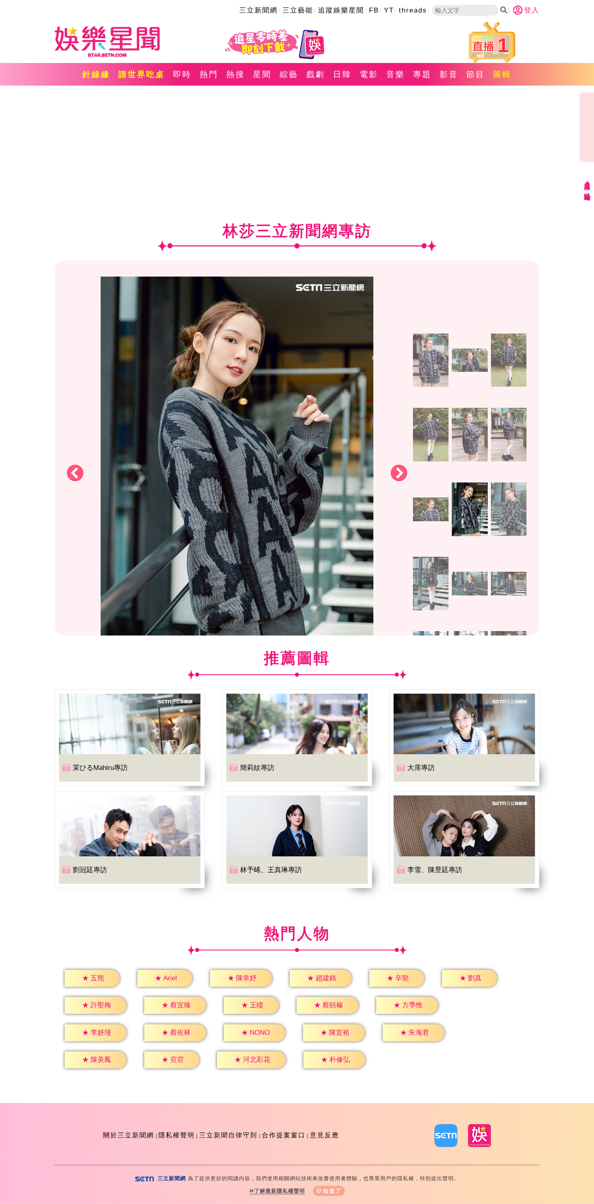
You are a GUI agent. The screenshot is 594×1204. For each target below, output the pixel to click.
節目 (475, 74)
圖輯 (502, 74)
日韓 (342, 74)
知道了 (332, 1191)
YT (389, 10)
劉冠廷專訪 (90, 870)
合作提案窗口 (283, 1135)
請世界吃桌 (141, 74)
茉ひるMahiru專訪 (100, 768)
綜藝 (289, 74)
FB (374, 10)
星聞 (262, 74)
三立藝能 (297, 10)
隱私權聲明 (176, 1135)
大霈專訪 (421, 768)
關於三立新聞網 (128, 1135)
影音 (449, 74)
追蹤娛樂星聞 (341, 10)
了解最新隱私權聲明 (279, 1191)
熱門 (209, 74)
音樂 (395, 74)
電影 (369, 74)
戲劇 (315, 74)
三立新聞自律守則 (228, 1135)
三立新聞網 (258, 10)
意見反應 (324, 1135)
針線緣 (96, 74)
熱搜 (235, 74)
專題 (422, 74)
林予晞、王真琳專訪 (271, 870)
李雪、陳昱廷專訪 (434, 870)
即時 (182, 74)
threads (413, 10)
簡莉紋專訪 (257, 768)
